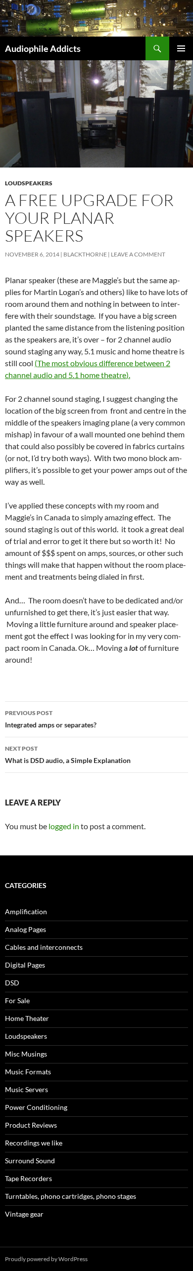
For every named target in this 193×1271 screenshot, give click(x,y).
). (128, 375)
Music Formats (28, 1071)
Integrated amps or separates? (50, 719)
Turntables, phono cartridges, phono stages (70, 1196)
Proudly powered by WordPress (46, 1259)
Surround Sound (30, 1160)
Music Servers (26, 1089)
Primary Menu (181, 48)
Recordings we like (33, 1143)
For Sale (17, 1000)
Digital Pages (25, 965)
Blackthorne (85, 254)
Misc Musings (26, 1054)
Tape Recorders (28, 1178)
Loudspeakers (28, 183)
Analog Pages (25, 929)
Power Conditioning (36, 1107)
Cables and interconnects (44, 947)
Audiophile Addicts (43, 48)
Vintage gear (24, 1214)
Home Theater (27, 1018)
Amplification (26, 911)
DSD (12, 982)
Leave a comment (138, 254)
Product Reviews (31, 1125)
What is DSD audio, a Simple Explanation (68, 754)
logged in (63, 826)
